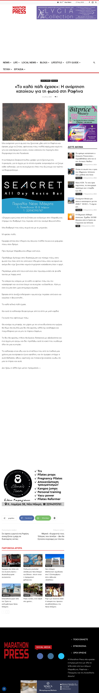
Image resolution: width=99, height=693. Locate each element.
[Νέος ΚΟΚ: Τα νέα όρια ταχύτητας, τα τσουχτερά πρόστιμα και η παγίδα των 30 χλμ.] (71, 184)
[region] (67, 12)
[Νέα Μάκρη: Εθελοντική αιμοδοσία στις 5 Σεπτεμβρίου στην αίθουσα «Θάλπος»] (54, 560)
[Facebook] (89, 2)
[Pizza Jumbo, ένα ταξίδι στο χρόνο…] (32, 589)
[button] (67, 12)
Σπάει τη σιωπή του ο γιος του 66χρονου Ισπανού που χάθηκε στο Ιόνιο (86, 172)
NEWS (6, 62)
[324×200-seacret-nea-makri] (33, 194)
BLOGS (43, 62)
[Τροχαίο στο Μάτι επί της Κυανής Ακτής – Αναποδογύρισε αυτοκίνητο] (11, 560)
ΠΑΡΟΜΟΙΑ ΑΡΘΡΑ (12, 548)
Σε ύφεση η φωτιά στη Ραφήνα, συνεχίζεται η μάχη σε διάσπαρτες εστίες (15, 536)
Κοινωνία (54, 80)
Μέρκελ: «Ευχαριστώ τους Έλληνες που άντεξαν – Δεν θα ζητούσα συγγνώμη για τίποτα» (51, 536)
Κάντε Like (40, 653)
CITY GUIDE (72, 62)
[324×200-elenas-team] (33, 487)
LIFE (15, 62)
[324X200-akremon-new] (82, 133)
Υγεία (77, 226)
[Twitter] (95, 2)
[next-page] (7, 612)
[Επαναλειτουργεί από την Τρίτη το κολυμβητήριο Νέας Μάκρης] (11, 589)
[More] (54, 518)
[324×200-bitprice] (82, 115)
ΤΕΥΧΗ (6, 69)
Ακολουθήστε (51, 653)
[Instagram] (92, 2)
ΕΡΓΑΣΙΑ (18, 69)
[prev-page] (3, 612)
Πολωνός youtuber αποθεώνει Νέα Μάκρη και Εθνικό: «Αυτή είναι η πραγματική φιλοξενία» (32, 574)
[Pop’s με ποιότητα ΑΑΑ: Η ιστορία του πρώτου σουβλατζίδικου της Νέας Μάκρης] (54, 589)
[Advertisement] (49, 40)
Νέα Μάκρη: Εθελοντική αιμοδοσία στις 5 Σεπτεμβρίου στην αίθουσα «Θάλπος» (54, 574)
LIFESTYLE (56, 62)
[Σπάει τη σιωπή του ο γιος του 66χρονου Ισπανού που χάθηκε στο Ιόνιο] (71, 171)
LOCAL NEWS (29, 62)
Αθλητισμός (6, 595)
